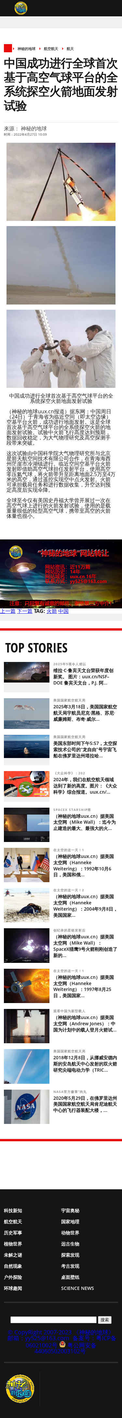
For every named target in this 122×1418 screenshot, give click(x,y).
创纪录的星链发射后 (70, 930)
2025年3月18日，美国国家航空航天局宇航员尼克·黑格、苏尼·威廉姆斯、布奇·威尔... (85, 712)
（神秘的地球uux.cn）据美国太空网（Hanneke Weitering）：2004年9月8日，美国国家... (85, 905)
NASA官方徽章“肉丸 (70, 1091)
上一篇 (8, 611)
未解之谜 (13, 1255)
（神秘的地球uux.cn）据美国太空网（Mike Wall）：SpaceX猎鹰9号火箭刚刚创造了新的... (85, 945)
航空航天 (51, 48)
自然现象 (13, 1266)
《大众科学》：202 (70, 773)
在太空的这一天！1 (69, 850)
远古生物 (70, 1244)
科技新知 (13, 1210)
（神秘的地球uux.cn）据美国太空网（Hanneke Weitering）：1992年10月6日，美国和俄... (83, 865)
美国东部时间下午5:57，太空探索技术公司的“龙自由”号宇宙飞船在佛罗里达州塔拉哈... (85, 749)
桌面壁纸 (70, 1277)
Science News (77, 1288)
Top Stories (36, 647)
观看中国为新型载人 (70, 1011)
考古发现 (70, 1266)
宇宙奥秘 (70, 1210)
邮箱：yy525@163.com (38, 1338)
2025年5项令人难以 (70, 664)
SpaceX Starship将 (72, 809)
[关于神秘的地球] (22, 1389)
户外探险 (13, 1277)
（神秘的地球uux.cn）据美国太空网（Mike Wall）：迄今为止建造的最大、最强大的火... (84, 822)
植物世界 (13, 1244)
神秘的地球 (26, 48)
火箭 (52, 611)
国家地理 (70, 1221)
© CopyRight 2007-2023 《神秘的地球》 (61, 1332)
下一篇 (25, 611)
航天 (70, 48)
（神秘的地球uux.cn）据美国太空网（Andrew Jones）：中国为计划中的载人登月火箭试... (84, 1023)
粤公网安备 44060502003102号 (65, 1348)
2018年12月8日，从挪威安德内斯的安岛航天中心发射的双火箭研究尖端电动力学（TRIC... (85, 1063)
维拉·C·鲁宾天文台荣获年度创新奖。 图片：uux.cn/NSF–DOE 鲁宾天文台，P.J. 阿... (83, 676)
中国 (63, 611)
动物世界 (70, 1232)
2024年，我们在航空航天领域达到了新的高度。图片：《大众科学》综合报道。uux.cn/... (85, 785)
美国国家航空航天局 (70, 700)
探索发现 (70, 1255)
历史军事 (13, 1232)
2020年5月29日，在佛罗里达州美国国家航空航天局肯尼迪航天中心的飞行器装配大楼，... (85, 1104)
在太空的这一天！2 (69, 890)
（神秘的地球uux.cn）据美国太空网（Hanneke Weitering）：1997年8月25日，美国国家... (83, 986)
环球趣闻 (13, 1288)
